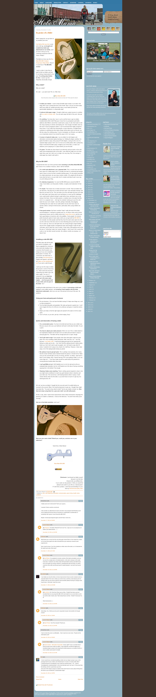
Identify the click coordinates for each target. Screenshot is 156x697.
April (90, 293)
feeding (89, 150)
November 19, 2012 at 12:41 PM (50, 652)
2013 (89, 196)
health (74, 493)
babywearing (90, 126)
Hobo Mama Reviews (109, 134)
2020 (89, 181)
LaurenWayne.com (109, 132)
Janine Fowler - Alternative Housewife (53, 644)
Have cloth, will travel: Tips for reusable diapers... (94, 272)
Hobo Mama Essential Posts (111, 124)
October (91, 280)
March (90, 295)
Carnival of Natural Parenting (111, 130)
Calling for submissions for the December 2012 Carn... (94, 226)
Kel (41, 657)
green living (70, 493)
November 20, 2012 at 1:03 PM (48, 673)
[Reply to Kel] (80, 657)
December (92, 200)
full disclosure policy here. (76, 488)
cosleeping (90, 142)
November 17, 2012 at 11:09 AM (48, 584)
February (91, 297)
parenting (89, 159)
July (90, 287)
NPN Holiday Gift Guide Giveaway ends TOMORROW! (94, 221)
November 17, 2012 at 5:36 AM (48, 520)
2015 (89, 192)
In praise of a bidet (44, 32)
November (92, 202)
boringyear (46, 527)
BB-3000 (76, 218)
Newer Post (39, 679)
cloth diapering (49, 493)
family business (91, 148)
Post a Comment (40, 677)
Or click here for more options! (94, 76)
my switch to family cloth (48, 114)
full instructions (47, 257)
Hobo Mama (53, 692)
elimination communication (59, 493)
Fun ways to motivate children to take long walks (94, 246)
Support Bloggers (108, 137)
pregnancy (89, 165)
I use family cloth (48, 341)
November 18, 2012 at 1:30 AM (48, 615)
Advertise (73, 2)
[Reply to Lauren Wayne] (80, 525)
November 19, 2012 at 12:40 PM (50, 603)
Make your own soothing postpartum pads (116, 207)
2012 (89, 198)
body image (90, 130)
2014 (89, 194)
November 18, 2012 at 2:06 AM (48, 637)
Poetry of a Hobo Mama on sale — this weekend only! (94, 232)
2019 (89, 183)
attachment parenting (92, 124)
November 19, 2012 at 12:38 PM (50, 569)
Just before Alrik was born (43, 44)
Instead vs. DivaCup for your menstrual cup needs (116, 192)
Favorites (88, 2)
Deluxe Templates (69, 692)
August (91, 285)
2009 (89, 307)
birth (44, 493)
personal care (90, 161)
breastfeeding (90, 132)
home (78, 493)
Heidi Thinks (47, 623)
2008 (89, 309)
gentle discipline (91, 152)
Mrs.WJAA (43, 574)
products (39, 494)
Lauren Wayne (46, 524)
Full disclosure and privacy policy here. (96, 114)
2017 (89, 187)
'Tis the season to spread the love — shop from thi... (94, 241)
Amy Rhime (47, 558)
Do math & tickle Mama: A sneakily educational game (115, 178)
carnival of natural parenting (94, 134)
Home (36, 2)
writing (88, 172)
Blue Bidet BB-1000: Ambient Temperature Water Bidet (44, 61)
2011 (89, 302)
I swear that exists (69, 214)
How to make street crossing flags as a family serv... (94, 258)
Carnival (81, 2)
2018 (89, 185)
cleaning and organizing (93, 137)
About (42, 2)
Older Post (80, 679)
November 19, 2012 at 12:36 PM (50, 532)
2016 (89, 189)
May (90, 291)
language (89, 157)
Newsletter (57, 2)
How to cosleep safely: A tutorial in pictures (115, 163)
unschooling (90, 169)
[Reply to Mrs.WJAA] (80, 574)
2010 (89, 305)
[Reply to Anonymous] (80, 501)
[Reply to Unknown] (80, 537)
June (90, 289)
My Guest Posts (108, 128)
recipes (89, 167)
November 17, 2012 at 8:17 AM (48, 550)
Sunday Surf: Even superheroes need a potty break (94, 263)
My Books (106, 126)
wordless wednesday (92, 171)
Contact (65, 2)
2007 (89, 311)
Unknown (43, 536)
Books (95, 2)
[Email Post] (54, 491)
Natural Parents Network (110, 135)
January (91, 300)
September (92, 282)
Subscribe (48, 2)
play (88, 163)
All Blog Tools (78, 692)
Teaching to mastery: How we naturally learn (116, 148)
